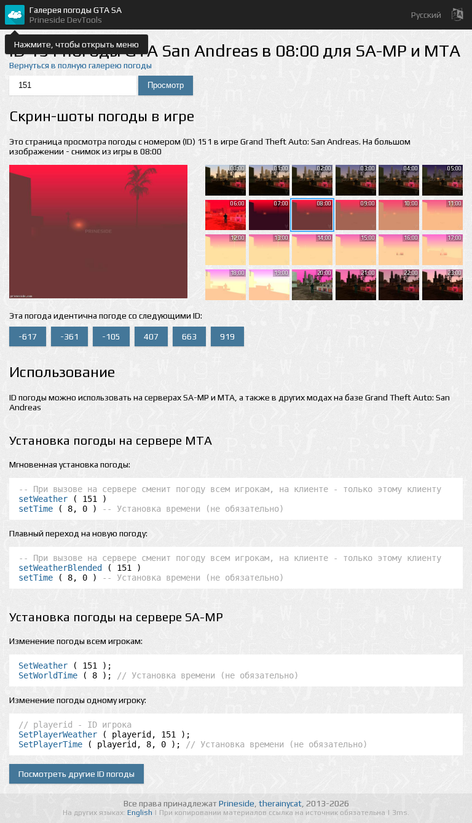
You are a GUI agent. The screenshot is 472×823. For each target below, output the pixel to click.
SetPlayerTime (50, 744)
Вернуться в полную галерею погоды (80, 65)
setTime (35, 509)
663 (189, 336)
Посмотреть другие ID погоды (76, 774)
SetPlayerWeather (57, 734)
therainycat (280, 803)
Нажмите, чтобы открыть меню (76, 44)
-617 (27, 336)
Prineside (236, 803)
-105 (111, 336)
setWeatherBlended (60, 568)
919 (227, 336)
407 (151, 336)
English (140, 812)
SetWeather (43, 665)
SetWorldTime (47, 675)
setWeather (43, 499)
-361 (69, 336)
